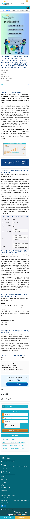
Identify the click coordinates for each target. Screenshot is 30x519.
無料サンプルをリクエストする (9, 399)
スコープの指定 (17, 384)
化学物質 (8, 10)
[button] (28, 8)
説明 (2, 84)
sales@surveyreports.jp (27, 1)
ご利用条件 (3, 482)
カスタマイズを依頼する (7, 517)
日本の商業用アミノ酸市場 (8, 439)
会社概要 (3, 476)
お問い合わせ (4, 479)
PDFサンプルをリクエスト (15, 430)
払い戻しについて (5, 488)
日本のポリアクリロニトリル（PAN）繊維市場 (13, 442)
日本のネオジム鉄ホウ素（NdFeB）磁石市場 (13, 448)
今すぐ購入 (9, 406)
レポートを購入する (22, 517)
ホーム (2, 10)
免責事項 (3, 485)
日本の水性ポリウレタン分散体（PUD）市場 (13, 445)
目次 (2, 389)
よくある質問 (4, 394)
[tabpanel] (15, 228)
